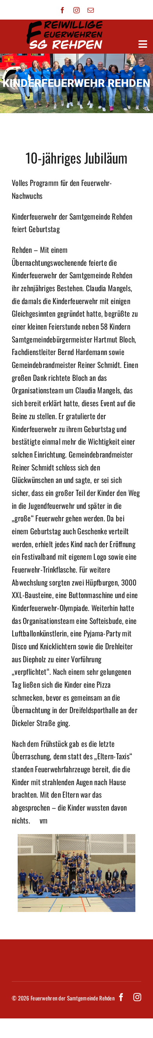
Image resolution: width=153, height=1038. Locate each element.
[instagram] (76, 10)
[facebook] (62, 10)
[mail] (90, 10)
